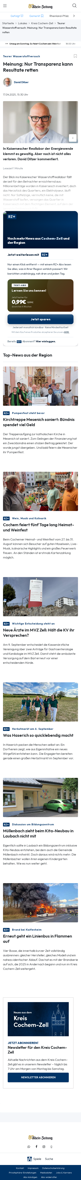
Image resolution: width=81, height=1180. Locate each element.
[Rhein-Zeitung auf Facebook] (36, 1147)
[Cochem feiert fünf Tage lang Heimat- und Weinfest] (40, 491)
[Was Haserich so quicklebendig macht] (40, 702)
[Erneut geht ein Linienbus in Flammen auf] (40, 902)
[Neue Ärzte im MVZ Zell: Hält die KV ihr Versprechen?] (40, 596)
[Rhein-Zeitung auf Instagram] (44, 1147)
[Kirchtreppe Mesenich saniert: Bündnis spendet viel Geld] (40, 386)
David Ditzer (21, 82)
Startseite (8, 23)
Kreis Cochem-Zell (42, 23)
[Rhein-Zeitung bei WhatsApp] (29, 1147)
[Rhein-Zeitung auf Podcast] (51, 1147)
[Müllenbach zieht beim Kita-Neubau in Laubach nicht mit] (40, 797)
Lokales (22, 23)
